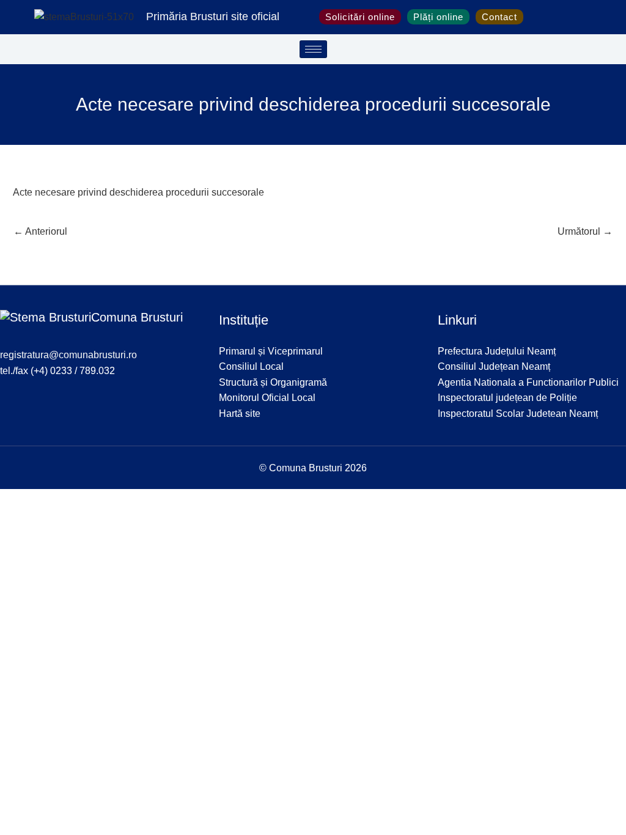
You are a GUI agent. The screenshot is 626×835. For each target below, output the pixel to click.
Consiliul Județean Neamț (494, 366)
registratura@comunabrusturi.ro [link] (68, 355)
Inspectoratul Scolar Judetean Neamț (518, 413)
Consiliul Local (251, 366)
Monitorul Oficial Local (267, 397)
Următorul (585, 231)
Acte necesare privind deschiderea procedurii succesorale (138, 192)
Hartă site (239, 413)
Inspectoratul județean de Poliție (507, 397)
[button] (536, 17)
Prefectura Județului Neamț (497, 351)
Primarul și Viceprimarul (271, 351)
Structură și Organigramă (273, 382)
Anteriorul (40, 231)
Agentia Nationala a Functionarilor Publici (528, 382)
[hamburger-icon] (313, 49)
